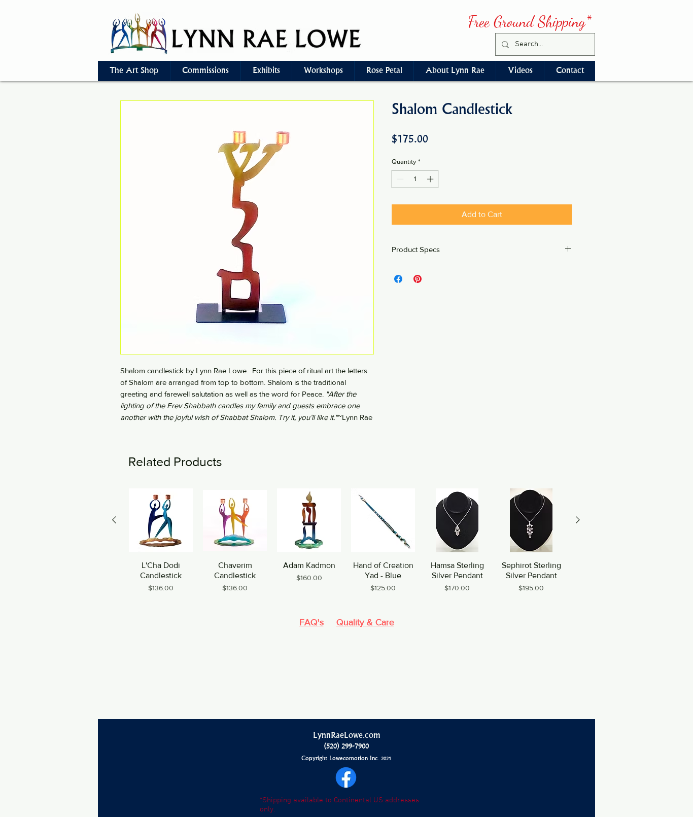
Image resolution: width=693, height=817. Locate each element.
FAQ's (311, 622)
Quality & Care (365, 622)
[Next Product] (578, 520)
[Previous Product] (114, 520)
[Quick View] (161, 520)
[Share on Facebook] (398, 279)
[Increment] (431, 179)
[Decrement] (399, 179)
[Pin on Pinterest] (417, 279)
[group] (346, 546)
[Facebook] (346, 777)
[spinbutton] (415, 179)
